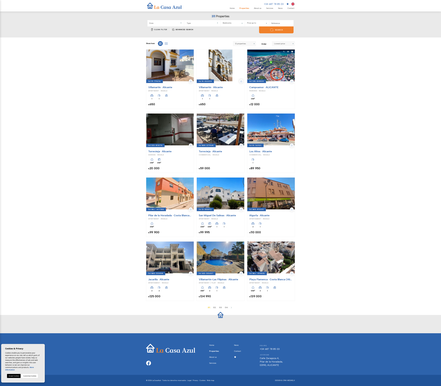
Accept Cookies (14, 376)
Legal (189, 380)
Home (232, 8)
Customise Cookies (29, 376)
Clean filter (160, 29)
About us (257, 8)
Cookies (202, 380)
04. (226, 307)
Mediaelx (291, 380)
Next (190, 65)
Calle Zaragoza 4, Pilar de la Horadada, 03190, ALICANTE (271, 360)
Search (279, 30)
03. (220, 307)
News (280, 8)
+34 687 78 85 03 (274, 4)
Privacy (195, 380)
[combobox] (165, 23)
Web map (210, 380)
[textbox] (166, 23)
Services (269, 8)
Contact (290, 8)
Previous (148, 65)
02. (215, 307)
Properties (244, 8)
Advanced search (184, 29)
